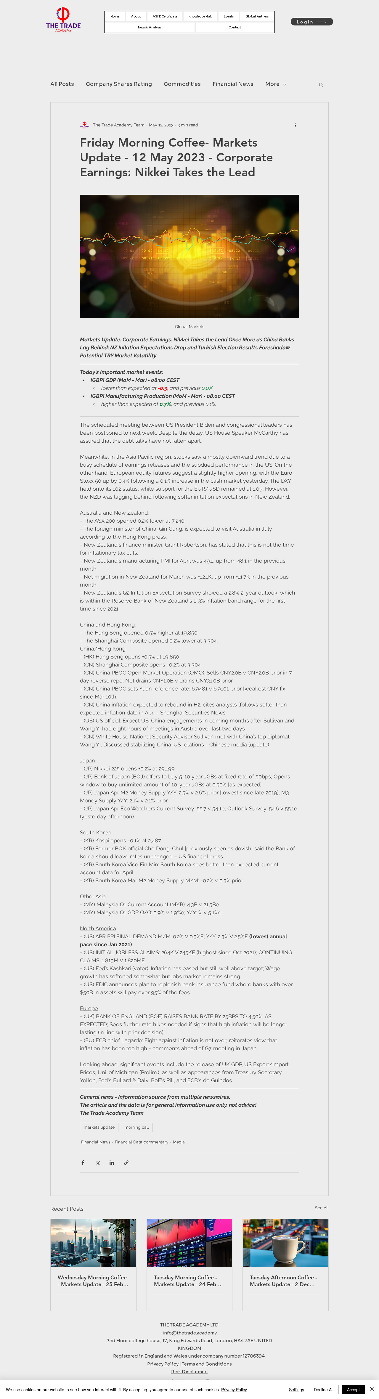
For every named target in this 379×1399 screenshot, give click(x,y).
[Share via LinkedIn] (112, 1162)
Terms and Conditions (207, 1364)
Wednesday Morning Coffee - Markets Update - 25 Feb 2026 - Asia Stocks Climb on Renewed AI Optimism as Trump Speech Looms (92, 1281)
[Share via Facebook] (83, 1162)
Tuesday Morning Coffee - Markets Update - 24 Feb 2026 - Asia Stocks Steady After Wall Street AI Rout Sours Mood (186, 1281)
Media (179, 1142)
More (272, 84)
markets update (99, 1127)
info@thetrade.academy (189, 1333)
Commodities (182, 84)
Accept (353, 1389)
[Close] (371, 1389)
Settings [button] (296, 1389)
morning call (137, 1127)
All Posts (62, 84)
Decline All (323, 1389)
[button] (321, 84)
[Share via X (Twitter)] (97, 1162)
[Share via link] (126, 1162)
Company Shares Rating (119, 84)
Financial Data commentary (141, 1142)
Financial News (233, 84)
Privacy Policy (234, 1389)
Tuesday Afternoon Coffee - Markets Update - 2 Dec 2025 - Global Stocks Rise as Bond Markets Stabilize (285, 1281)
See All (322, 1207)
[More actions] (295, 125)
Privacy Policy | (164, 1364)
